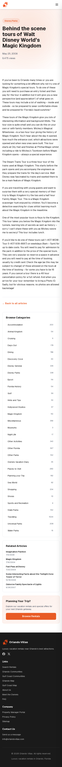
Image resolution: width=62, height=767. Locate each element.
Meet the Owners (10, 694)
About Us (6, 690)
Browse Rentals (31, 616)
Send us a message (11, 734)
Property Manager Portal (13, 712)
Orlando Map (8, 681)
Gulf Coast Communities (13, 676)
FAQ (4, 699)
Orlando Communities (12, 671)
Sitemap (6, 721)
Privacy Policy (9, 717)
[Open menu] (57, 4)
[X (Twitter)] (8, 654)
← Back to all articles (14, 303)
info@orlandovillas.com (13, 739)
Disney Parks (11, 21)
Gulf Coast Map (9, 685)
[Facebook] (3, 654)
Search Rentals (9, 667)
